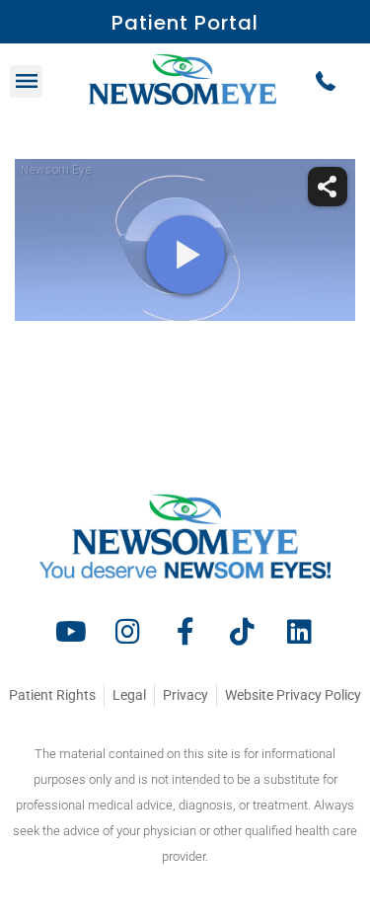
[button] (26, 81)
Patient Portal (185, 23)
